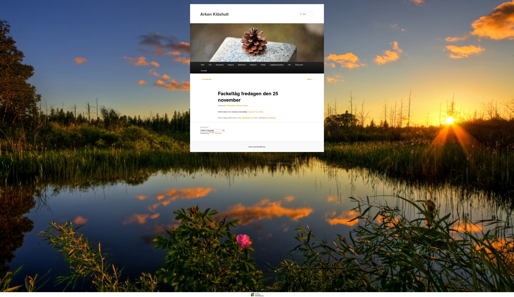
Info (289, 64)
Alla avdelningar (244, 118)
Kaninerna (220, 64)
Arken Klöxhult (214, 14)
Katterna (253, 64)
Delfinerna (242, 64)
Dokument (299, 64)
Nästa (310, 79)
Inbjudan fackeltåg (255, 111)
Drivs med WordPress (257, 147)
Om (210, 64)
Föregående (205, 79)
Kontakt (204, 70)
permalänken (271, 118)
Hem (203, 64)
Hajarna (231, 64)
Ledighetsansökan (277, 64)
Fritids (263, 64)
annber (245, 105)
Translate (218, 133)
